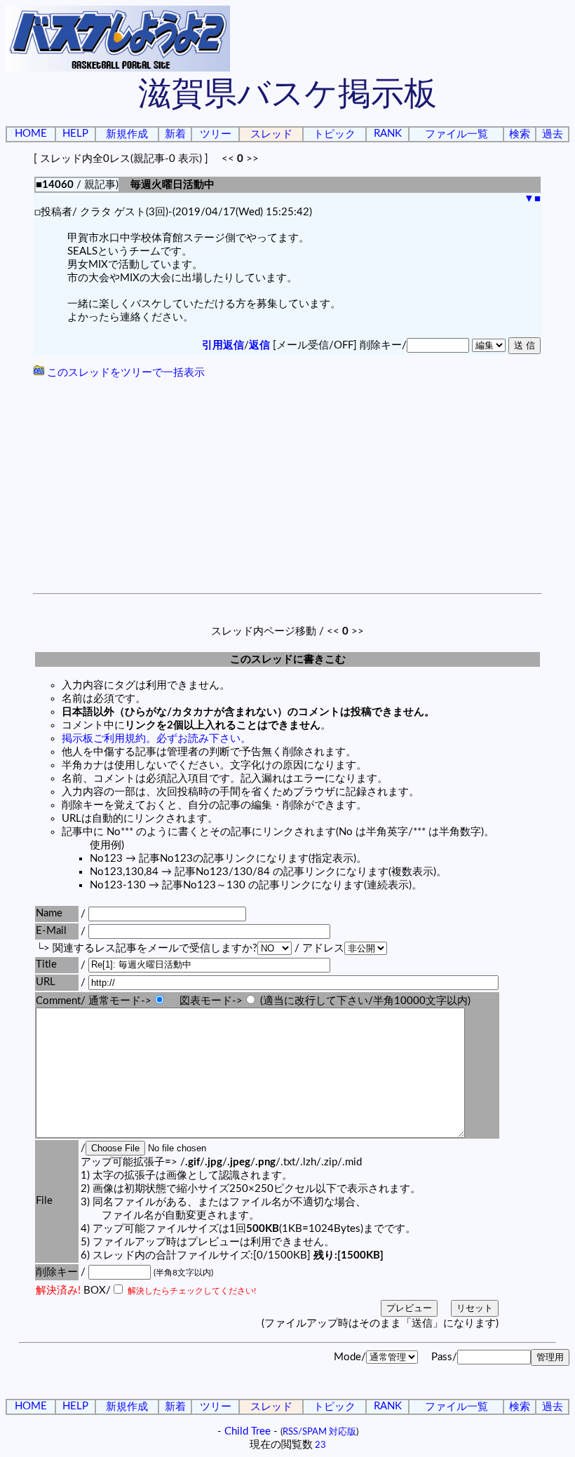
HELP (75, 133)
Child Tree (247, 1431)
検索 (519, 134)
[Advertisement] (287, 488)
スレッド (271, 134)
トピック (334, 134)
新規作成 (127, 134)
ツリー (215, 134)
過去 (552, 134)
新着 (175, 134)
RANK (388, 133)
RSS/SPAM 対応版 (319, 1432)
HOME (31, 133)
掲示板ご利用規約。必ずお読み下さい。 (156, 738)
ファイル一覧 (456, 134)
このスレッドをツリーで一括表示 (124, 372)
